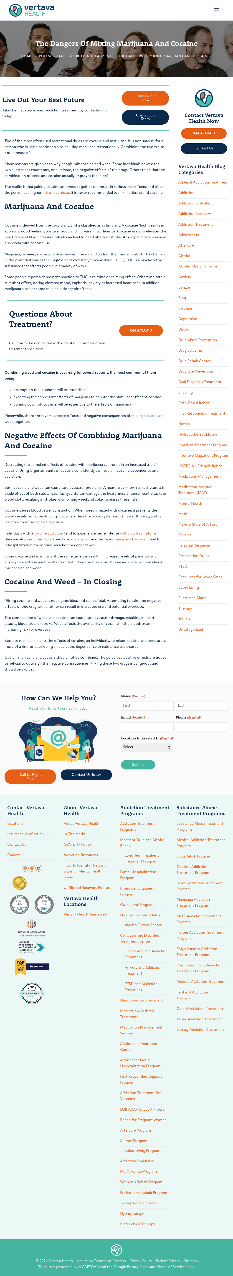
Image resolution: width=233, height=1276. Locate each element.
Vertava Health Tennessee (85, 914)
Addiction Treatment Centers (102, 1261)
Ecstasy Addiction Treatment (200, 1030)
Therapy (185, 608)
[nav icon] (216, 10)
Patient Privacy (168, 1261)
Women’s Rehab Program (141, 1182)
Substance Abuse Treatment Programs (200, 827)
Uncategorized (190, 630)
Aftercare (186, 245)
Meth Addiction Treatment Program (199, 919)
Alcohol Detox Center (143, 925)
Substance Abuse (192, 598)
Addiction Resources (81, 855)
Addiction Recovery (194, 214)
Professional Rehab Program (143, 1193)
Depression (187, 319)
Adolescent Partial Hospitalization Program (140, 1063)
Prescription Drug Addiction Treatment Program (200, 968)
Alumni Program (133, 1141)
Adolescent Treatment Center (138, 1047)
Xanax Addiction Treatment (199, 1019)
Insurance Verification (25, 834)
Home (26, 56)
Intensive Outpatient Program (203, 456)
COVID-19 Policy (77, 845)
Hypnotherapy (132, 1214)
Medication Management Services (141, 1030)
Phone (188, 717)
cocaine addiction (48, 533)
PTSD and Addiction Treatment (141, 987)
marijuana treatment (132, 539)
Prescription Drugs (193, 556)
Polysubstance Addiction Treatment (75, 56)
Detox (183, 330)
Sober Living (188, 588)
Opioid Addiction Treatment (200, 1009)
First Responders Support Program (141, 1079)
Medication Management (199, 477)
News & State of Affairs (197, 525)
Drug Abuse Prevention (197, 340)
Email (133, 717)
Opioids (184, 535)
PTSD (182, 567)
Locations (15, 824)
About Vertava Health (81, 824)
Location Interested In (147, 738)
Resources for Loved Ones (200, 577)
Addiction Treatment (195, 225)
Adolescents (188, 235)
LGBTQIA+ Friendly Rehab (200, 466)
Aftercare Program (135, 1130)
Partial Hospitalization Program (138, 875)
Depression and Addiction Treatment (146, 954)
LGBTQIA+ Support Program (144, 1110)
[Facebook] (25, 868)
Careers (13, 855)
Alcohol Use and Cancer (198, 266)
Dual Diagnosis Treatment (199, 382)
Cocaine (185, 308)
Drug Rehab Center (194, 361)
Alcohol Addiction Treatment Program (201, 843)
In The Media (75, 834)
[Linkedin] (38, 868)
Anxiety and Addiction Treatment (143, 971)
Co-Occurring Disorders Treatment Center (140, 938)
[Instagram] (31, 868)
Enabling (185, 393)
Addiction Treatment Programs (137, 827)
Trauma (184, 619)
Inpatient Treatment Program (202, 445)
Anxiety (184, 277)
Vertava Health (61, 1261)
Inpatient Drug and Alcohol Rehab (142, 843)
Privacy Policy (141, 1261)
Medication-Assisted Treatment (137, 1014)
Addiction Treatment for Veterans (140, 1096)
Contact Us (16, 845)
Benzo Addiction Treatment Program (200, 886)
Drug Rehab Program (194, 856)
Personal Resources (194, 545)
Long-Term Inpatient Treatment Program (142, 858)
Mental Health (190, 504)
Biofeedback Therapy (137, 1224)
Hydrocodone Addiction (198, 434)
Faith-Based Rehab (193, 403)
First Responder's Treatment (201, 414)
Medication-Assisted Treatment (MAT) (195, 490)
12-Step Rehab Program (139, 1203)
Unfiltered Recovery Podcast (87, 888)
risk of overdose (55, 193)
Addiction (186, 193)
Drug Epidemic (190, 351)
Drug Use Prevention (195, 371)
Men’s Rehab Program (138, 1172)
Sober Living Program (142, 1151)
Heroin (184, 424)
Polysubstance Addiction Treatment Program (197, 952)
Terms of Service (171, 1267)
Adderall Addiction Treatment (203, 182)
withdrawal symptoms (138, 533)
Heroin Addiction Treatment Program (200, 936)
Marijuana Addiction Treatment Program (193, 903)
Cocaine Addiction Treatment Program (193, 870)
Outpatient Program (137, 905)
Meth (182, 514)
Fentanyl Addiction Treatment (192, 995)
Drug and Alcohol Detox (140, 915)
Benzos (184, 288)
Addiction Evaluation (195, 203)
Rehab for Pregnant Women (143, 1120)
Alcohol (184, 256)
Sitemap (191, 1261)
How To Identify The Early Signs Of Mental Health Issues (85, 871)
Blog (182, 298)
